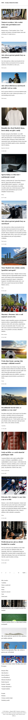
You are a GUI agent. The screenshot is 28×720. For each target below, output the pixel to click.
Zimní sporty (3, 67)
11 (18, 572)
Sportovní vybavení (5, 148)
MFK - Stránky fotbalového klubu (9, 2)
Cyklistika (3, 425)
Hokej (2, 194)
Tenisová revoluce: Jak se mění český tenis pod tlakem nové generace (11, 24)
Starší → (25, 572)
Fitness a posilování (5, 470)
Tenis (2, 37)
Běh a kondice (4, 334)
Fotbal (2, 381)
